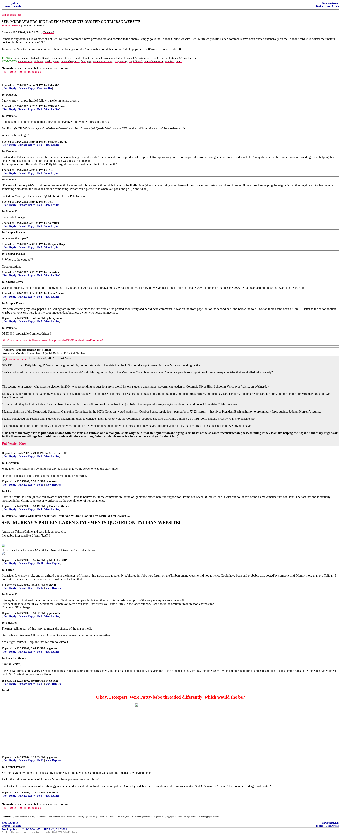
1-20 (10, 71)
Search (17, 6)
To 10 (40, 484)
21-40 (18, 71)
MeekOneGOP (58, 453)
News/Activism (330, 3)
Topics (319, 6)
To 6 (39, 651)
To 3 (39, 247)
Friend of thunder (60, 506)
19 (3, 757)
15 (3, 584)
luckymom (55, 318)
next (34, 71)
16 (3, 613)
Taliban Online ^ (11, 25)
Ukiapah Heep (56, 244)
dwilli (52, 584)
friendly (54, 792)
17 (3, 648)
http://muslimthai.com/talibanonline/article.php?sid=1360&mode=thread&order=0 (52, 340)
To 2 (39, 296)
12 (3, 481)
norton (53, 481)
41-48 (27, 71)
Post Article (332, 6)
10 (3, 318)
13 (3, 506)
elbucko (53, 680)
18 (3, 680)
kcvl (50, 201)
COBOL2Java (56, 106)
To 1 (39, 109)
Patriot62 (53, 85)
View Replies (44, 88)
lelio (50, 169)
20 (3, 792)
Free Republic (10, 3)
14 (3, 560)
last (39, 71)
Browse (6, 6)
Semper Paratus (57, 141)
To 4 (39, 509)
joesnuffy (54, 613)
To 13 (40, 683)
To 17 (40, 760)
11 (3, 453)
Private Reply (26, 88)
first (4, 71)
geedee (53, 648)
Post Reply (9, 88)
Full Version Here (14, 443)
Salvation (53, 222)
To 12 (40, 588)
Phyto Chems (56, 293)
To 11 (40, 563)
